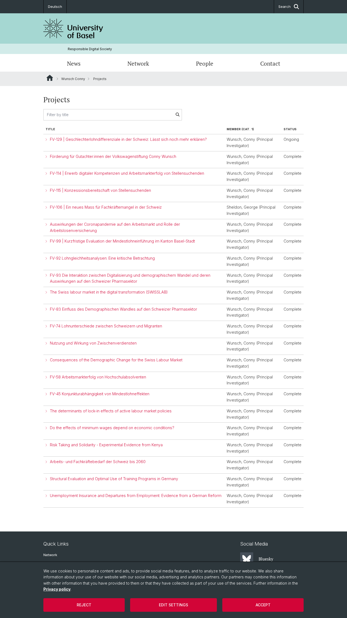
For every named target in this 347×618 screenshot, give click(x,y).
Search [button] (284, 6)
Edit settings (173, 605)
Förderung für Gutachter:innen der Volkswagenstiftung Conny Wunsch (113, 156)
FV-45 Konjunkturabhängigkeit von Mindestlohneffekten (99, 393)
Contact (270, 63)
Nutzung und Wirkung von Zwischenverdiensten (93, 343)
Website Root (50, 78)
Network (138, 63)
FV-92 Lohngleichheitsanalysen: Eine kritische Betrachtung (102, 258)
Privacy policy (56, 589)
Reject (84, 605)
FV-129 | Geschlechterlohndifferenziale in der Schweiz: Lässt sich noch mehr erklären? (128, 139)
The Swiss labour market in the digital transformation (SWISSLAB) (109, 292)
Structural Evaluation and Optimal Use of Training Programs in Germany (114, 478)
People (204, 63)
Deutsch (55, 6)
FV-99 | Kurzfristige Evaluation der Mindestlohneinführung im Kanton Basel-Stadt (122, 241)
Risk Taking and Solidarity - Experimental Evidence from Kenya (106, 444)
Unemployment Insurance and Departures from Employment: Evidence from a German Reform (135, 495)
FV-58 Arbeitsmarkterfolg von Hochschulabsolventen (98, 377)
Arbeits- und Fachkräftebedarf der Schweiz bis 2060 (98, 461)
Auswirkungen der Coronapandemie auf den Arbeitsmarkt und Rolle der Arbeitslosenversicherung (115, 227)
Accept (263, 605)
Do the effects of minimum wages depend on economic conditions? (112, 427)
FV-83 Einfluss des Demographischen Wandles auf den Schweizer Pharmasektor (123, 309)
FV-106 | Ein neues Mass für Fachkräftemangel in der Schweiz (106, 207)
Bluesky (266, 559)
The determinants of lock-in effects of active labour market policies (111, 411)
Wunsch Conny (73, 79)
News (74, 63)
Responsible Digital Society (90, 49)
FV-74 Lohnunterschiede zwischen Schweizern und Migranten (106, 326)
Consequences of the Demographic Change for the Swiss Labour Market (116, 360)
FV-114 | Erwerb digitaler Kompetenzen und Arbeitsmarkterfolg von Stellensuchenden (127, 173)
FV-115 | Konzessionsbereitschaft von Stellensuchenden (100, 190)
